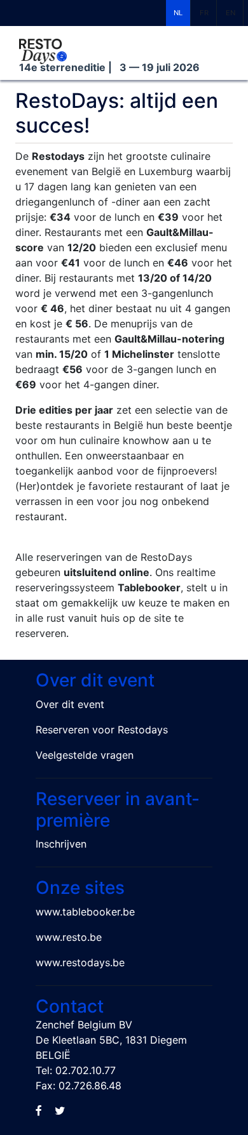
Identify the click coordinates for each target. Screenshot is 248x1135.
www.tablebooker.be (85, 911)
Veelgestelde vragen (85, 755)
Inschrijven (61, 843)
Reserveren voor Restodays (102, 729)
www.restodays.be (80, 962)
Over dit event (70, 704)
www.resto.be (69, 937)
